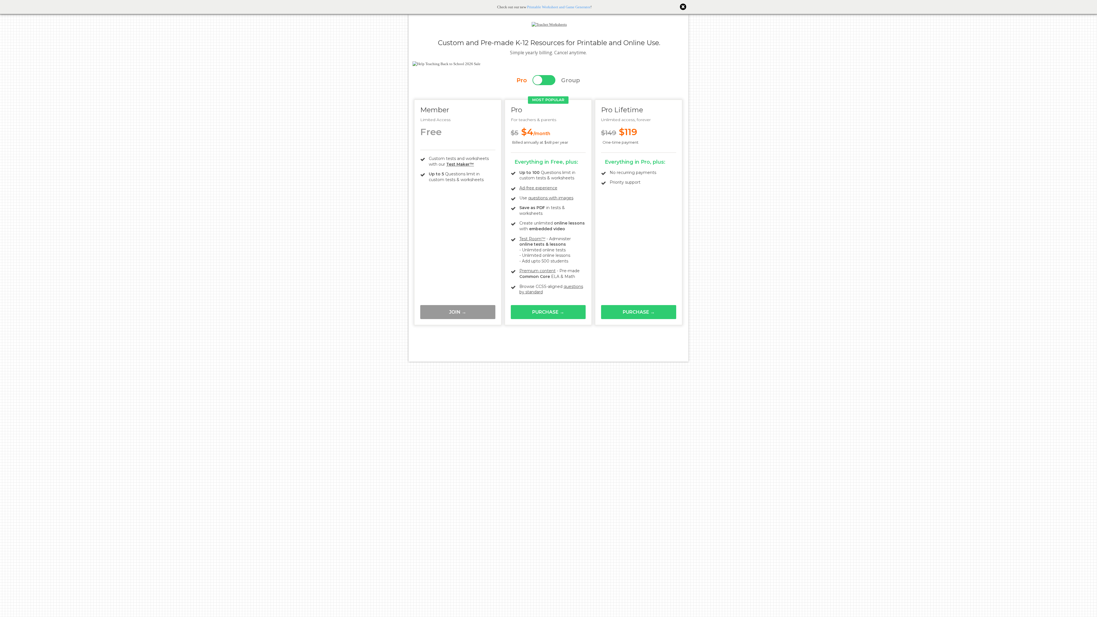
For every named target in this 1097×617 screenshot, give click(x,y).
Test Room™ (532, 238)
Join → (457, 312)
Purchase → (548, 312)
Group (570, 80)
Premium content (537, 270)
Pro (522, 80)
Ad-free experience (538, 188)
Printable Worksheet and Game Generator (558, 7)
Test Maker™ (460, 164)
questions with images (550, 198)
